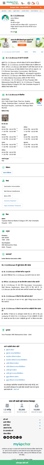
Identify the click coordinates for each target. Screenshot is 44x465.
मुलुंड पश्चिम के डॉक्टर (12, 377)
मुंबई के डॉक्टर (10, 350)
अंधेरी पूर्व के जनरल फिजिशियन (14, 373)
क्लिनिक (26, 52)
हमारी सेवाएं (6, 425)
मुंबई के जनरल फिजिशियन (13, 353)
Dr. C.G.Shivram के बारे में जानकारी (11, 52)
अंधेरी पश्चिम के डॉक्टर (12, 363)
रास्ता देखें (39, 105)
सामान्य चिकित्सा (7, 173)
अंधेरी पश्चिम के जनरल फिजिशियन (15, 366)
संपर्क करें (16, 389)
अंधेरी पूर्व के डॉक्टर (11, 370)
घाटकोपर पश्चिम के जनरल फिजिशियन (16, 360)
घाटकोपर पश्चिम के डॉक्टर (13, 356)
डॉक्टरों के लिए (7, 428)
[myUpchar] (16, 32)
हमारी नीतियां (6, 422)
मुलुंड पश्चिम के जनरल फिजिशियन (15, 380)
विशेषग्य (34, 52)
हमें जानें (5, 419)
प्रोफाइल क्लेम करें (22, 462)
